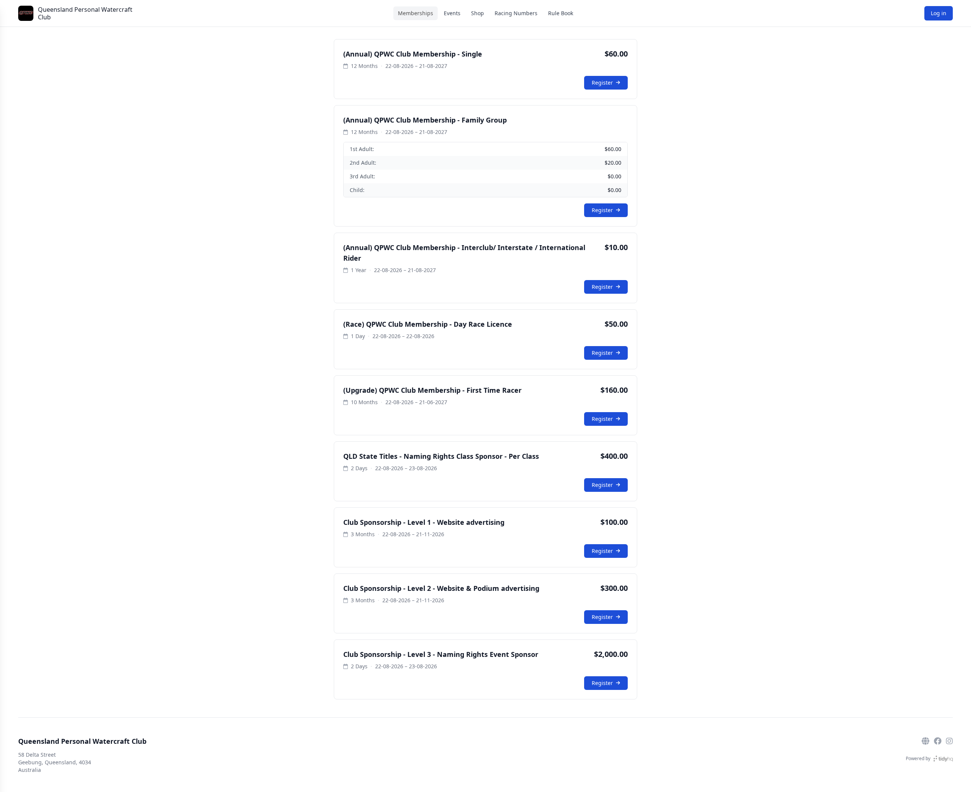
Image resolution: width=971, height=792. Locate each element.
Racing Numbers (516, 13)
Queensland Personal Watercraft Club (85, 13)
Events (452, 13)
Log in (938, 13)
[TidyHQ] (943, 759)
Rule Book (560, 13)
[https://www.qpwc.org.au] (925, 741)
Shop (477, 13)
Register (602, 82)
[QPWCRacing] (937, 741)
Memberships (415, 13)
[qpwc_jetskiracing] (949, 741)
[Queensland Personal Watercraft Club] (25, 13)
